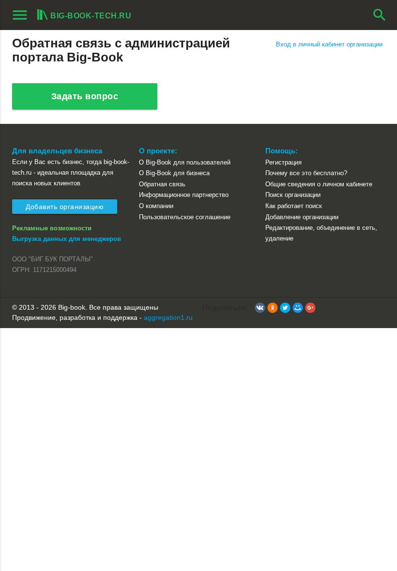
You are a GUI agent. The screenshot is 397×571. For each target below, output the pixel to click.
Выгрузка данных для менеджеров (66, 238)
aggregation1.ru (168, 317)
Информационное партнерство (184, 194)
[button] (260, 307)
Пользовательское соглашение (184, 217)
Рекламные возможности (52, 228)
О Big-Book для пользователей (184, 162)
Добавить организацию (65, 206)
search (379, 15)
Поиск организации (293, 194)
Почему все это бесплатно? (306, 173)
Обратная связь (162, 184)
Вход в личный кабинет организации (329, 44)
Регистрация (283, 162)
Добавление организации (301, 217)
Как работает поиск (293, 206)
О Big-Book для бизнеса (174, 173)
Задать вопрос (85, 96)
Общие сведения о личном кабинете (318, 184)
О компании (156, 206)
